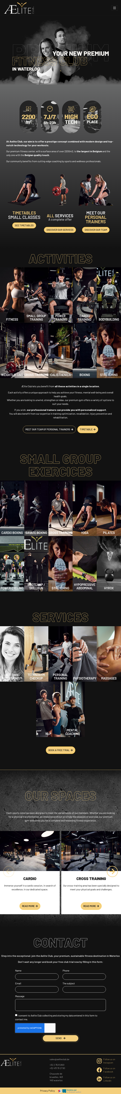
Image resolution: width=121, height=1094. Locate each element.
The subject (69, 983)
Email (18, 983)
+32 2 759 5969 (57, 1064)
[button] (8, 871)
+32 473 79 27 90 (57, 1068)
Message (19, 996)
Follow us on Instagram (109, 1061)
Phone (66, 970)
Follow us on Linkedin (109, 1079)
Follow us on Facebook (109, 1070)
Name (18, 970)
